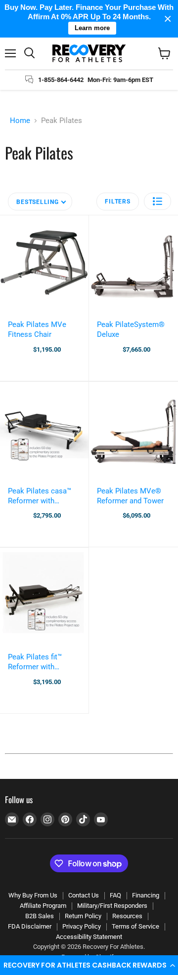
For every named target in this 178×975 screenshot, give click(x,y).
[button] (89, 965)
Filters (117, 201)
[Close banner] (168, 19)
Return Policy (83, 916)
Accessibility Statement (89, 936)
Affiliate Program (43, 905)
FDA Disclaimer (29, 926)
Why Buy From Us (32, 895)
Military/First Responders (112, 905)
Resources (127, 916)
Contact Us (83, 895)
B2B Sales (39, 916)
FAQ (115, 895)
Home (20, 120)
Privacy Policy (81, 926)
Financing (145, 895)
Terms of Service (135, 926)
